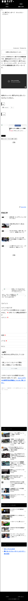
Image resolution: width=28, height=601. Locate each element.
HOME (7, 596)
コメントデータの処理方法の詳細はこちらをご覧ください (13, 380)
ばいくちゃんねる (9, 549)
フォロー (18, 125)
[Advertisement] (14, 30)
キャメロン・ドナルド (7, 138)
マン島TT (15, 138)
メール (4, 341)
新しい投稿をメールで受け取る (12, 365)
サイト (3, 346)
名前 (3, 335)
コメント (4, 317)
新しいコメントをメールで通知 (12, 362)
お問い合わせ (21, 596)
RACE (4, 135)
